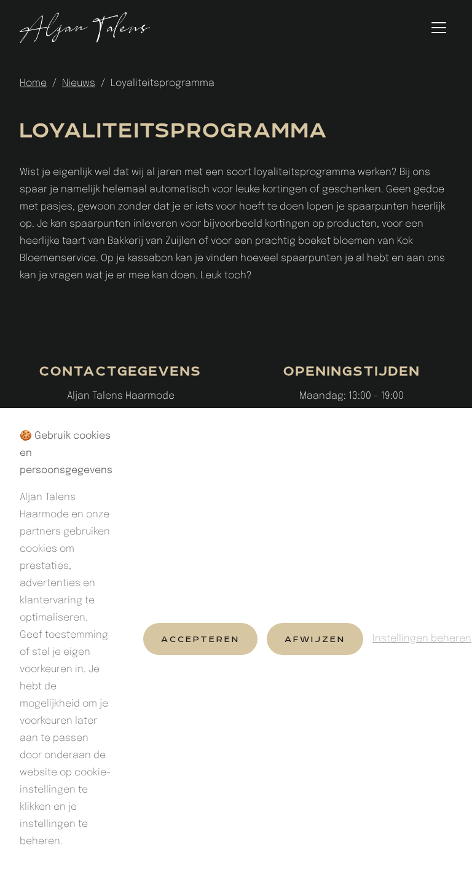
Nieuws (78, 83)
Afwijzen (315, 639)
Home (33, 83)
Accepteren (200, 639)
